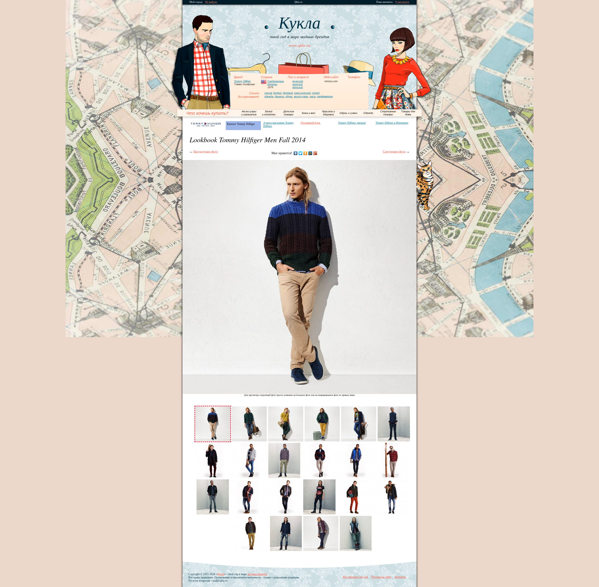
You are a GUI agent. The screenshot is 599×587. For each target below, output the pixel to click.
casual (268, 92)
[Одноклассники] (305, 153)
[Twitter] (300, 153)
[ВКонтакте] (295, 153)
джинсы (279, 96)
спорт (316, 92)
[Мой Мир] (310, 153)
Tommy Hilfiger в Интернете (392, 122)
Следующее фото (394, 151)
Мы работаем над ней (355, 577)
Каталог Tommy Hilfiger (241, 124)
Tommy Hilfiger (242, 81)
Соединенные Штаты (275, 83)
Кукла (220, 574)
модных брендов (257, 574)
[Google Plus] (315, 153)
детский (297, 87)
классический (302, 92)
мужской (297, 81)
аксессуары (301, 96)
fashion (277, 92)
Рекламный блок (310, 122)
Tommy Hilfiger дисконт (352, 122)
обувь (288, 96)
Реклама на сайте (381, 577)
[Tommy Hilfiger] (206, 124)
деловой (288, 92)
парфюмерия (325, 96)
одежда (268, 96)
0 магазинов (402, 2)
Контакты (400, 577)
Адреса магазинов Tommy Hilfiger (278, 124)
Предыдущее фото (205, 151)
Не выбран (211, 2)
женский (297, 84)
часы (313, 96)
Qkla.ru (298, 2)
